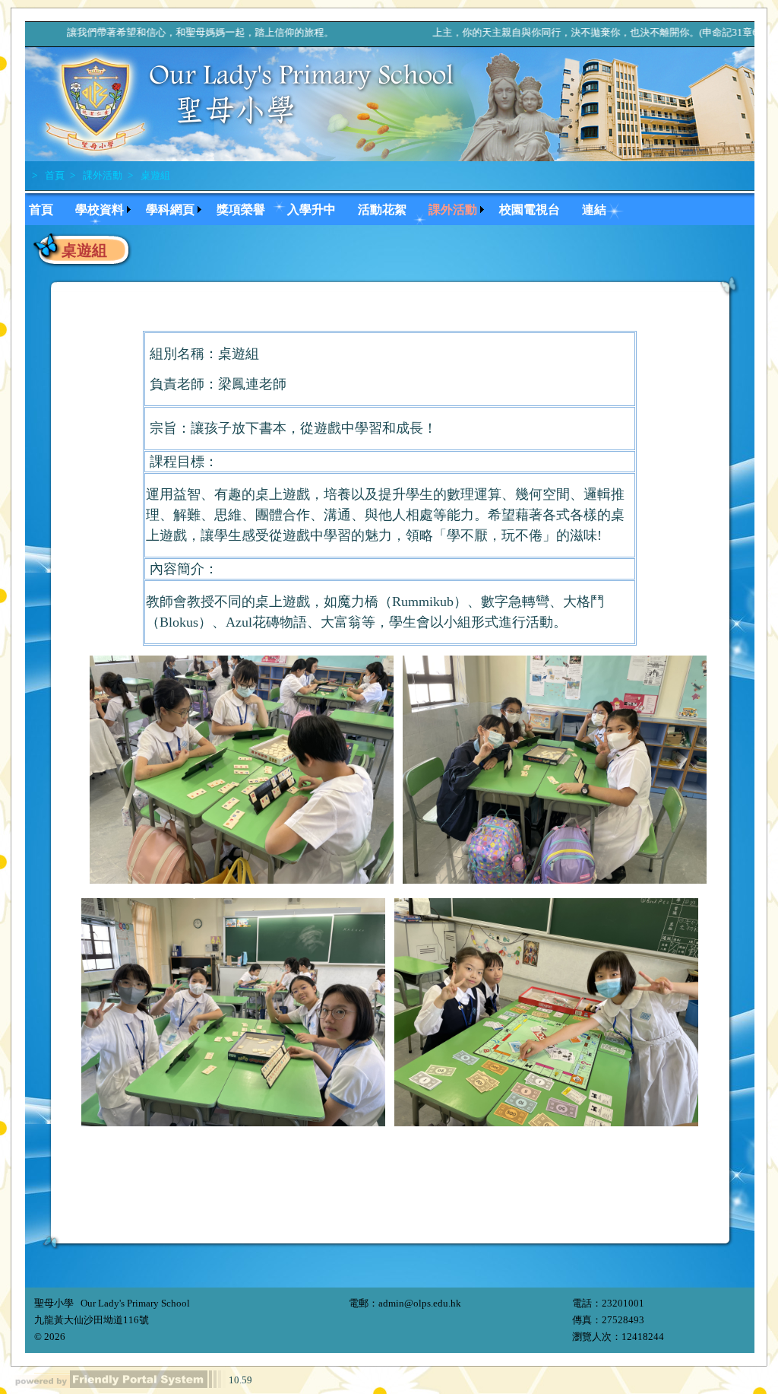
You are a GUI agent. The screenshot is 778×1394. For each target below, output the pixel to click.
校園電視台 (529, 209)
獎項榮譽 (241, 209)
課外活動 (101, 175)
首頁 (54, 175)
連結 (594, 209)
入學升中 (311, 209)
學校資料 (99, 209)
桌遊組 (154, 175)
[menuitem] (48, 208)
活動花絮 (382, 209)
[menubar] (325, 208)
